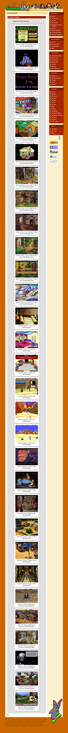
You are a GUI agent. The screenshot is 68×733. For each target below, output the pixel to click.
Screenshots (55, 18)
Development (54, 53)
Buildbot (54, 66)
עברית (51, 106)
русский (54, 117)
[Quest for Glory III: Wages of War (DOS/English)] (26, 457)
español (54, 100)
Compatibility (55, 46)
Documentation (55, 39)
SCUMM (54, 129)
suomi (53, 102)
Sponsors (54, 76)
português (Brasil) (56, 113)
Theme (53, 126)
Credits (54, 84)
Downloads (55, 22)
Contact (54, 80)
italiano (54, 109)
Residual (54, 131)
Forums (54, 20)
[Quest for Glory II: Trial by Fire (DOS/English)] (26, 316)
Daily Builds (55, 62)
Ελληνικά (54, 96)
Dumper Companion (57, 34)
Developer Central (56, 55)
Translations (55, 60)
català (53, 92)
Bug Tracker (55, 58)
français (54, 104)
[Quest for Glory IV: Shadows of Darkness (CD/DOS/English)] (26, 596)
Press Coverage (56, 78)
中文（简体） (55, 121)
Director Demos (56, 30)
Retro (53, 133)
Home (53, 16)
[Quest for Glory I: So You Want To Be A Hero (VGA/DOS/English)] (26, 175)
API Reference (56, 68)
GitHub (54, 64)
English (54, 98)
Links (53, 82)
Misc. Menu (54, 73)
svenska (54, 119)
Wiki (53, 48)
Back (8, 714)
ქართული (55, 111)
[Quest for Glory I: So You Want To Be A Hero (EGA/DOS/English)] (26, 35)
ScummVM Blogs (56, 32)
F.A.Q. (53, 42)
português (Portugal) (57, 115)
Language (54, 89)
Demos (54, 28)
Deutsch (54, 94)
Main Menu (54, 13)
